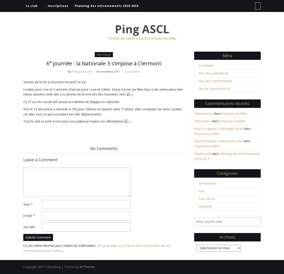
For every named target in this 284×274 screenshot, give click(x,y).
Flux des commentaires (215, 81)
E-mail (29, 216)
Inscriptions (58, 6)
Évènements (208, 183)
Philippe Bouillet (82, 72)
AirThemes (87, 267)
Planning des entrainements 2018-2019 (106, 6)
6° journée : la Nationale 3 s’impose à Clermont (103, 63)
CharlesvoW (202, 154)
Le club (32, 6)
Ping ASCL (142, 29)
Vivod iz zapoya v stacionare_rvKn (218, 141)
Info (202, 191)
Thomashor (202, 121)
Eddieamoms (203, 113)
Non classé (104, 54)
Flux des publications (214, 73)
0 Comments (132, 72)
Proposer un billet (234, 113)
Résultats (205, 206)
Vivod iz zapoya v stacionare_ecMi (218, 128)
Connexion (206, 65)
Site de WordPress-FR (214, 89)
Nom (28, 204)
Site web (29, 227)
